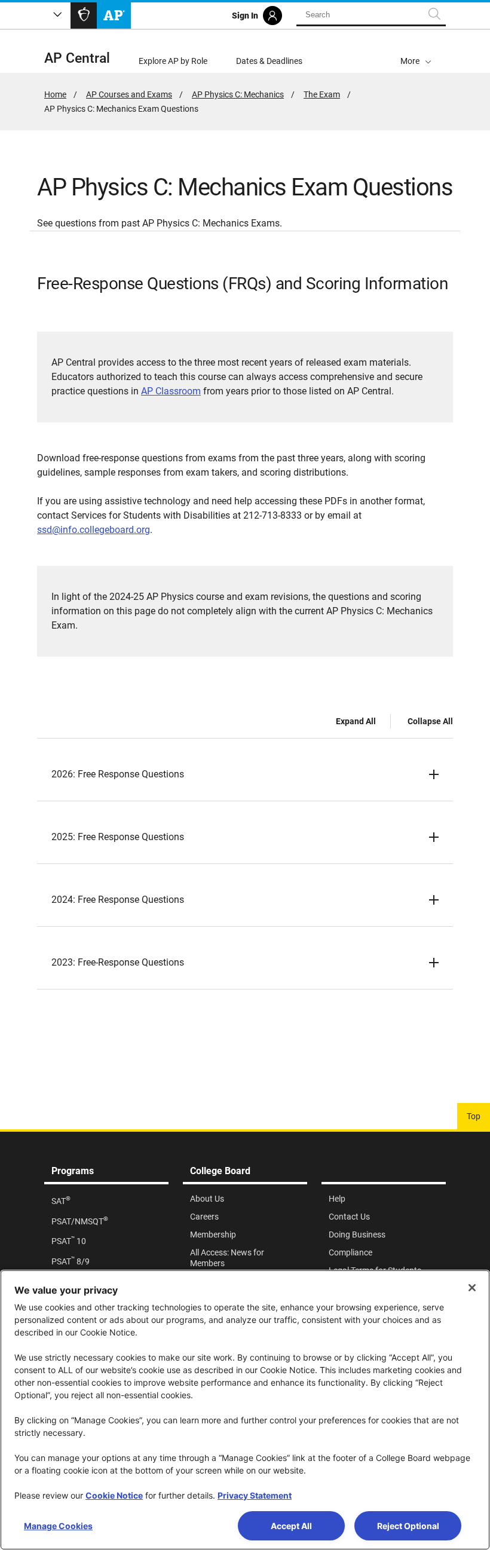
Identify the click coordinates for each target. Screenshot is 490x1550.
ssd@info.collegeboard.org (93, 529)
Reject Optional (408, 1526)
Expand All (356, 721)
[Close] (472, 1288)
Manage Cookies (58, 1526)
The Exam (322, 94)
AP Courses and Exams (129, 94)
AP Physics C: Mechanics (238, 94)
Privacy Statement (255, 1495)
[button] (416, 51)
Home (55, 94)
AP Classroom (171, 391)
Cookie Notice (114, 1495)
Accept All (291, 1526)
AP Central (77, 58)
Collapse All (430, 721)
